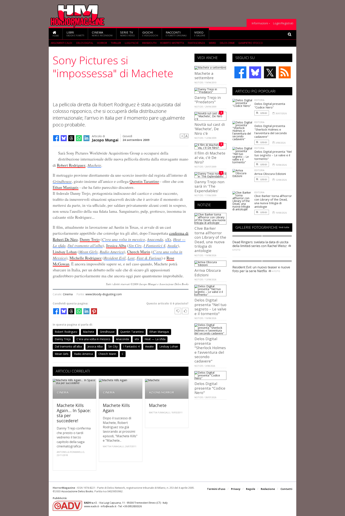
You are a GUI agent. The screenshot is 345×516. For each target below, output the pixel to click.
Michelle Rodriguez (85, 258)
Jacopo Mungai (105, 140)
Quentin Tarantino (144, 181)
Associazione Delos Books (77, 491)
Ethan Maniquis (65, 187)
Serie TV (127, 33)
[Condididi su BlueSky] (63, 138)
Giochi (150, 33)
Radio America (112, 251)
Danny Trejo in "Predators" (207, 99)
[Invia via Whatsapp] (78, 138)
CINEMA (62, 392)
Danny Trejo (90, 239)
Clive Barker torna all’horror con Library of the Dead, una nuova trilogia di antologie (210, 239)
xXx (168, 239)
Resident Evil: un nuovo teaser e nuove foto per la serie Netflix (261, 269)
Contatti (286, 489)
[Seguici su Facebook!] (240, 72)
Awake (172, 245)
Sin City (135, 245)
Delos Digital (84, 43)
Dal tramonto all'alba (85, 245)
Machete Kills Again (116, 407)
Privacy (235, 489)
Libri (75, 33)
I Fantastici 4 (154, 245)
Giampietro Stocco (250, 43)
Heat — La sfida (155, 339)
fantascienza (196, 43)
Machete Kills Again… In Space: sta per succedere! (74, 412)
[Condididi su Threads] (71, 138)
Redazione (268, 489)
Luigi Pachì (131, 43)
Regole (250, 489)
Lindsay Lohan (65, 251)
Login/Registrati (283, 23)
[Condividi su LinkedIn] (86, 138)
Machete (94, 165)
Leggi (263, 112)
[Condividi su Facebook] (56, 138)
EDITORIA (259, 100)
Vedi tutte (284, 227)
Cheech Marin (138, 251)
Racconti (176, 33)
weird (212, 43)
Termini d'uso (216, 489)
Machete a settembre (204, 75)
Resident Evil (115, 257)
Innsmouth (149, 43)
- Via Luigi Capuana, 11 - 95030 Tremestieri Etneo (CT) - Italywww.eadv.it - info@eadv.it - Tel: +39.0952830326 (126, 504)
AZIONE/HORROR (161, 392)
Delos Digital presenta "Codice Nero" (209, 388)
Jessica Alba (116, 245)
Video (199, 33)
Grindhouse (62, 181)
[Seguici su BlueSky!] (255, 72)
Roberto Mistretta (172, 43)
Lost (131, 257)
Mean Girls (88, 251)
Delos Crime (227, 43)
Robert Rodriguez (71, 165)
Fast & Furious (149, 257)
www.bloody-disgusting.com (103, 294)
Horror (102, 43)
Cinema (102, 33)
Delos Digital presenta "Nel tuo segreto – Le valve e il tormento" (210, 306)
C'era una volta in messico (123, 239)
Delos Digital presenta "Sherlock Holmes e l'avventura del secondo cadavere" (210, 349)
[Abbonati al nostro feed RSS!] (284, 72)
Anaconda (155, 239)
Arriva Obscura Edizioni (207, 272)
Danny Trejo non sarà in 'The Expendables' (209, 186)
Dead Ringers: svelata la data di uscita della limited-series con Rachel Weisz (260, 244)
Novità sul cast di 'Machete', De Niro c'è (209, 129)
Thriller (116, 43)
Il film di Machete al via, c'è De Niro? (209, 157)
